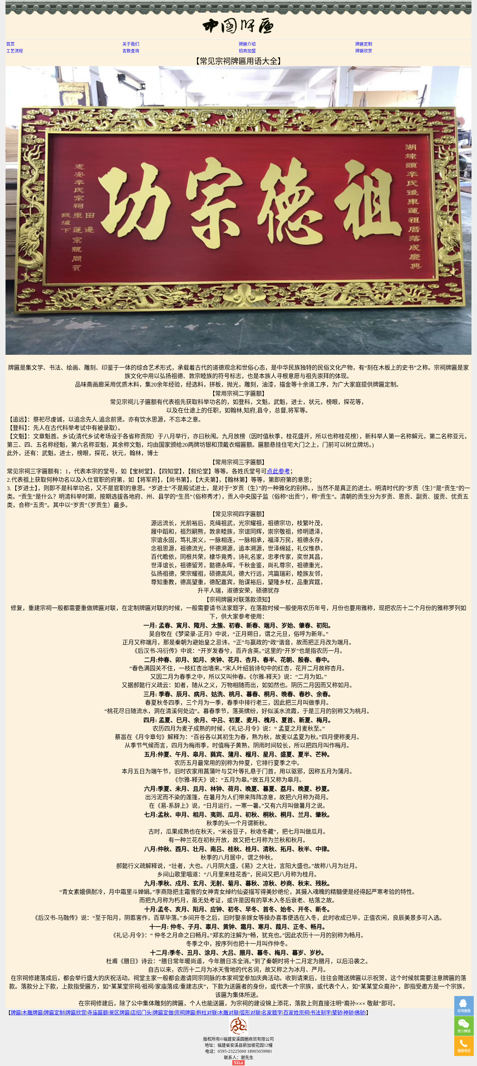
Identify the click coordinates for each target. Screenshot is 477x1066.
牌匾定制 (363, 43)
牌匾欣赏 (363, 50)
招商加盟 (247, 50)
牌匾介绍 (247, 43)
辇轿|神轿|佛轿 (348, 1012)
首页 (10, 43)
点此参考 (278, 471)
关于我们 (130, 43)
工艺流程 (14, 50)
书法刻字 (320, 1012)
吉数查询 (130, 50)
